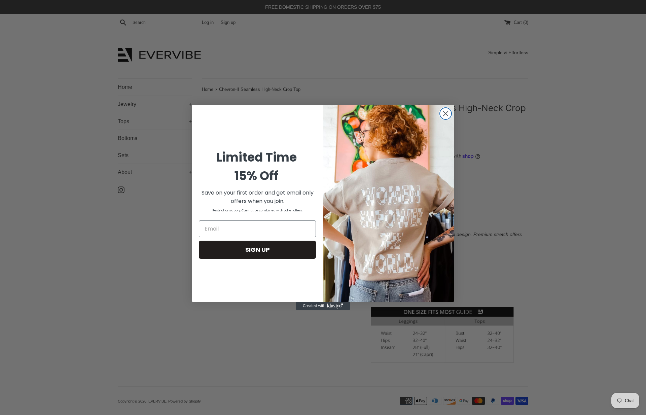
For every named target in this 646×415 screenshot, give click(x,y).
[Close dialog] (446, 113)
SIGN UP (257, 249)
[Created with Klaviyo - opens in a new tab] (323, 306)
